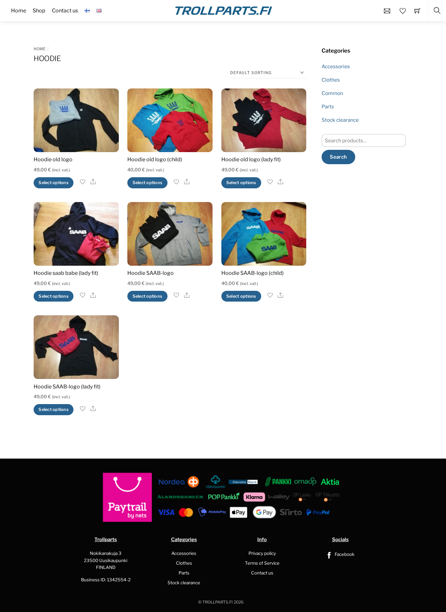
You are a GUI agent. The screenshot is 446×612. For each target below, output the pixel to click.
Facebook (344, 554)
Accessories (336, 66)
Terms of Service (262, 563)
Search (338, 157)
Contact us (262, 572)
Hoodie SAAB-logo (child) (252, 273)
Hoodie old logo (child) (154, 159)
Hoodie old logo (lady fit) (251, 159)
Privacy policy (262, 553)
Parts (328, 106)
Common (332, 93)
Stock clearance (340, 120)
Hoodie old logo (53, 159)
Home (40, 48)
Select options (54, 182)
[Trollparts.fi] (224, 10)
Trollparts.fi (217, 602)
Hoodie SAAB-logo (150, 273)
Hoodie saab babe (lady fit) (66, 273)
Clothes (331, 80)
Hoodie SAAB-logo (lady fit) (67, 387)
